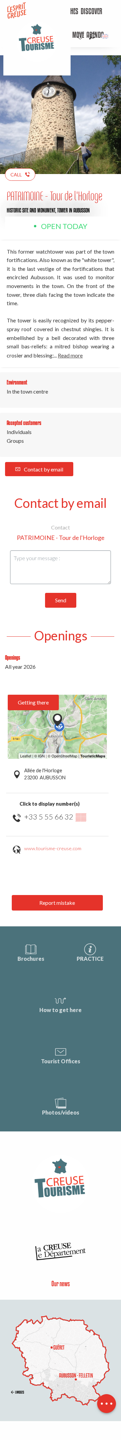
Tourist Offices (60, 1061)
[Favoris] (81, 36)
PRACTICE (90, 958)
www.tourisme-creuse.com (52, 848)
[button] (92, 36)
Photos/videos (60, 1112)
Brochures (30, 958)
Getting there (33, 702)
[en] (105, 36)
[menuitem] (92, 12)
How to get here (60, 1010)
